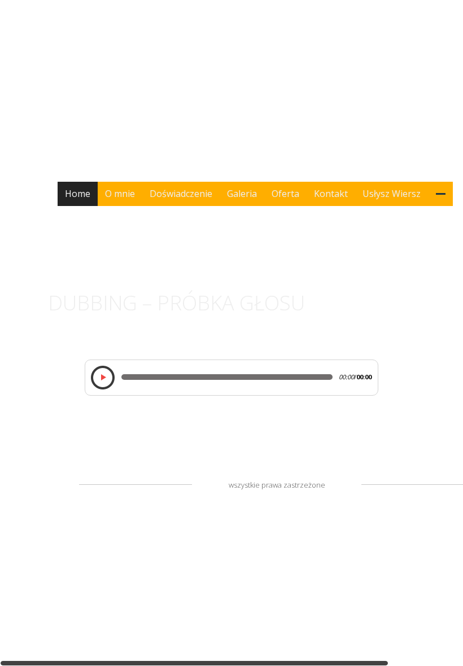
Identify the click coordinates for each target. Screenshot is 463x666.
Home (77, 193)
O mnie (120, 193)
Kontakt (331, 193)
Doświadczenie (181, 193)
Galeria (242, 193)
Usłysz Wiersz (391, 193)
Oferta (285, 193)
